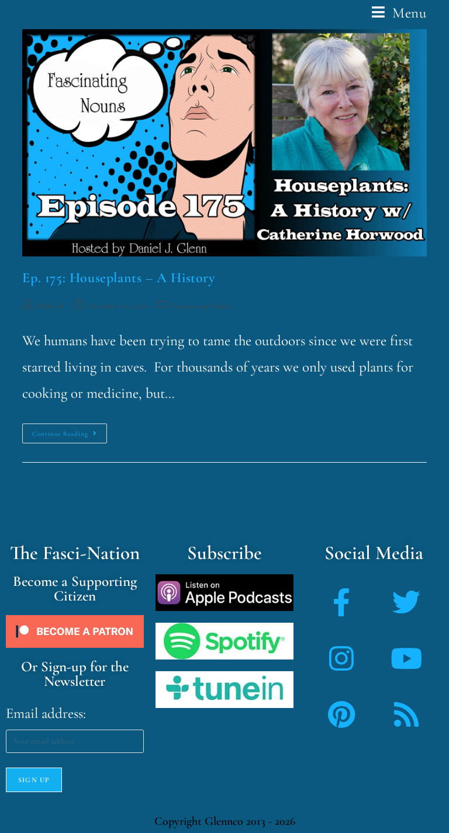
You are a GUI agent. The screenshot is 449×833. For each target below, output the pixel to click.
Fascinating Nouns (200, 306)
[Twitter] (406, 602)
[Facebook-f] (341, 602)
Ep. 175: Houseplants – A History (118, 277)
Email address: (46, 713)
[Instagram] (341, 658)
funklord (50, 306)
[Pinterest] (341, 714)
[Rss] (406, 714)
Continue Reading (69, 431)
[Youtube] (406, 658)
